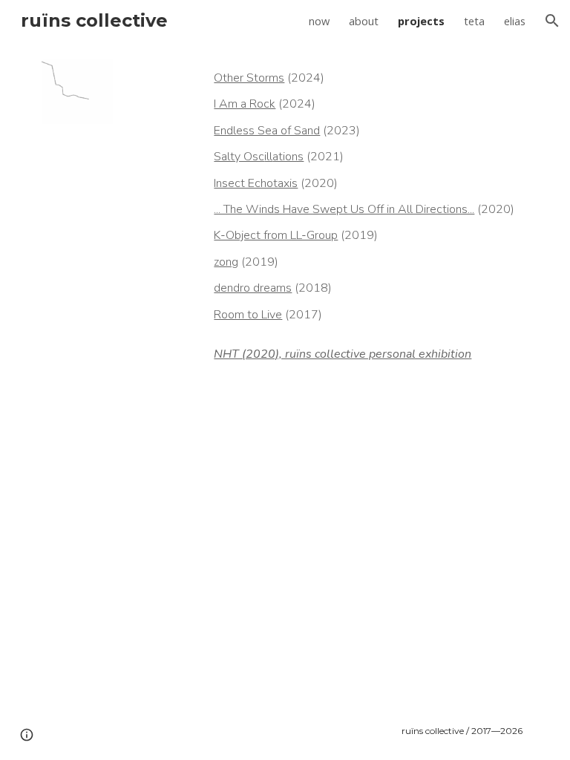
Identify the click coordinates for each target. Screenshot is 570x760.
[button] (552, 21)
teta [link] (474, 20)
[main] (368, 220)
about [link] (364, 20)
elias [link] (514, 20)
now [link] (319, 20)
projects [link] (421, 20)
